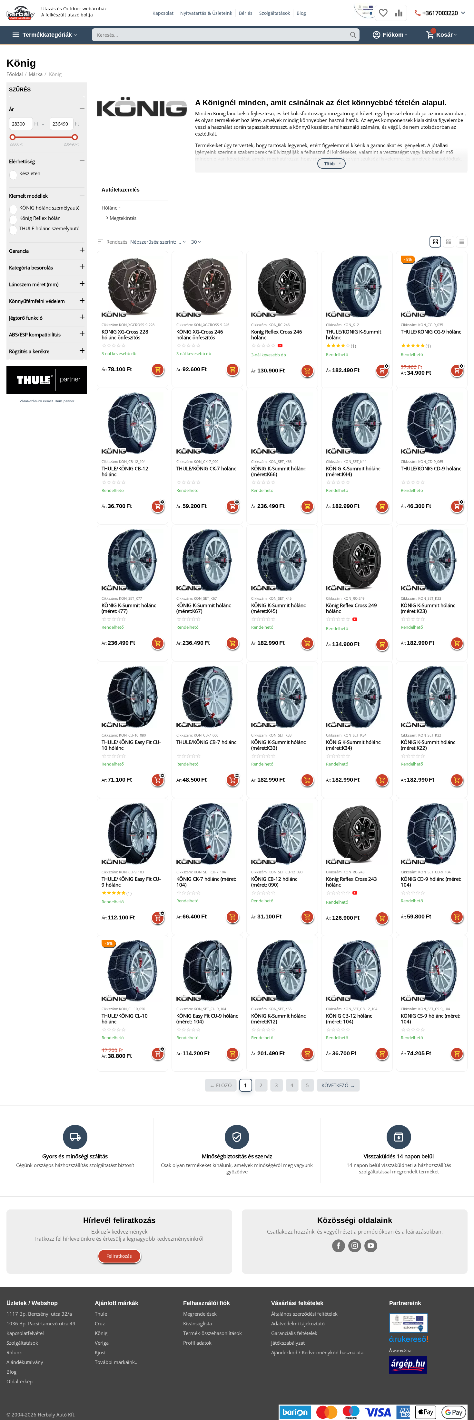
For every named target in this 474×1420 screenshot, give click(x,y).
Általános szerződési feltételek (304, 1314)
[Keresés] (353, 34)
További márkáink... (117, 1362)
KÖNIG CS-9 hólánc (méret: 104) (430, 1019)
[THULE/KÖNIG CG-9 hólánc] (432, 286)
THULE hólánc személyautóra (48, 228)
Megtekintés (122, 218)
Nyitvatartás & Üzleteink (206, 13)
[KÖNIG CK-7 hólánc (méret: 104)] (207, 834)
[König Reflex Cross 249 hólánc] (357, 560)
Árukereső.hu (399, 1350)
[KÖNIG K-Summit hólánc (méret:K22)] (432, 697)
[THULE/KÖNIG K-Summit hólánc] (357, 286)
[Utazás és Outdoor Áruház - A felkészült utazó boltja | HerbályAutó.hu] (20, 12)
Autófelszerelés (121, 190)
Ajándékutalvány (24, 1362)
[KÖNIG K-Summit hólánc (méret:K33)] (282, 697)
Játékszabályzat (288, 1343)
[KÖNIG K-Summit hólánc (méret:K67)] (207, 560)
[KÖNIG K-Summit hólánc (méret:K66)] (282, 423)
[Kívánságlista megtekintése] (383, 16)
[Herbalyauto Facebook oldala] (338, 1245)
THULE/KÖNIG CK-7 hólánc (206, 468)
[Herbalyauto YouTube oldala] (370, 1245)
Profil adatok (197, 1343)
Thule (101, 1314)
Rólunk (14, 1352)
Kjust (100, 1352)
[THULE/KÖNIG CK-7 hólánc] (207, 423)
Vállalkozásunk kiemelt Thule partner (47, 401)
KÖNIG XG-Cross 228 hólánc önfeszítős (125, 335)
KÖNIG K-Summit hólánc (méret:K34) (353, 745)
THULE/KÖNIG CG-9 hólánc (431, 332)
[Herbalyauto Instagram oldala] (354, 1245)
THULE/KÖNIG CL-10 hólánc (125, 1019)
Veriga (102, 1343)
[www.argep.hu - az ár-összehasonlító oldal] (408, 1364)
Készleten (29, 173)
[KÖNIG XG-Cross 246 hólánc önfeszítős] (207, 286)
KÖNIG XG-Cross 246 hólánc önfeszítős (199, 335)
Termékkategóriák (47, 34)
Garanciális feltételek (294, 1333)
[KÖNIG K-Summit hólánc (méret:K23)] (432, 560)
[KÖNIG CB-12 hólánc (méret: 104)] (357, 971)
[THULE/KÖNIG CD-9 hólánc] (432, 423)
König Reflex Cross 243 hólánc (351, 882)
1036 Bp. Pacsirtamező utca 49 (40, 1323)
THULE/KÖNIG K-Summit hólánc (353, 335)
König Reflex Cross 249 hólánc (351, 608)
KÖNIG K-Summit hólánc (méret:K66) (278, 471)
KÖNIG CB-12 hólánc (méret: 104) (349, 1019)
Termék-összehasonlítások (212, 1333)
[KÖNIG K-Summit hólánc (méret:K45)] (282, 560)
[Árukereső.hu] (418, 1341)
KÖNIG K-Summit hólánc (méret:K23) (428, 608)
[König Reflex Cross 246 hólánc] (282, 286)
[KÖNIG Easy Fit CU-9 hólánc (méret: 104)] (207, 971)
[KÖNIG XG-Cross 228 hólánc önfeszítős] (132, 286)
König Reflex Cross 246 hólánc (276, 335)
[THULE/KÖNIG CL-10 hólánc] (132, 971)
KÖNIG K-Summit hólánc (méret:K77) (129, 608)
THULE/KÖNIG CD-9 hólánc (431, 468)
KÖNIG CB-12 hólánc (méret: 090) (274, 882)
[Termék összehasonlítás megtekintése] (399, 16)
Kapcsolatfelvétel (25, 1333)
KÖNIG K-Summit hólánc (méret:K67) (203, 608)
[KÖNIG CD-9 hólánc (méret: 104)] (432, 834)
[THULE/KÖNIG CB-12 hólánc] (132, 423)
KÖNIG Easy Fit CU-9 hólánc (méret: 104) (207, 1019)
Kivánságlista (197, 1323)
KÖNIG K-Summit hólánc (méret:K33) (278, 745)
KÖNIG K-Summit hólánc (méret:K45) (278, 608)
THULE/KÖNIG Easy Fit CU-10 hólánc (131, 745)
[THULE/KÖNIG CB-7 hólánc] (207, 697)
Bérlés (245, 13)
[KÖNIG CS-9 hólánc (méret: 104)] (432, 971)
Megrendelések (200, 1314)
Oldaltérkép (19, 1381)
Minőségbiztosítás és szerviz (237, 1156)
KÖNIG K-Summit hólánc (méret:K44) (353, 471)
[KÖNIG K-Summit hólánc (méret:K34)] (357, 697)
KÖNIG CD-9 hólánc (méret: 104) (431, 882)
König (101, 1333)
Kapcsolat (163, 13)
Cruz (100, 1323)
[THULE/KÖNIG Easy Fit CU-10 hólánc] (132, 697)
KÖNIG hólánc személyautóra (48, 207)
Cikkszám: (110, 324)
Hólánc (109, 207)
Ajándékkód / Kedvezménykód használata (317, 1352)
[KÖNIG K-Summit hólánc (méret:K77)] (132, 560)
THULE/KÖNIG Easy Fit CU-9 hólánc (131, 882)
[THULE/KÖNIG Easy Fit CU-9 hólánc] (132, 834)
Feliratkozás (119, 1256)
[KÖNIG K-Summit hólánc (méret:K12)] (282, 971)
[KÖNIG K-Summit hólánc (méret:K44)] (357, 423)
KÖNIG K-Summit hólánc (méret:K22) (428, 745)
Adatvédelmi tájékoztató (298, 1323)
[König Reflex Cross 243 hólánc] (357, 834)
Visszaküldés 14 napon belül (399, 1156)
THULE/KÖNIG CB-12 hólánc (125, 471)
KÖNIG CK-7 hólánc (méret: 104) (206, 882)
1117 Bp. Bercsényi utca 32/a (39, 1314)
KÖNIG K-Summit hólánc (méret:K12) (278, 1019)
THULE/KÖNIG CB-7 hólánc (206, 742)
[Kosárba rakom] (157, 369)
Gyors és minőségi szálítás (75, 1156)
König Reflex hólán (40, 218)
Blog (301, 13)
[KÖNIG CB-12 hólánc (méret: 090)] (282, 834)
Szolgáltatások (274, 13)
